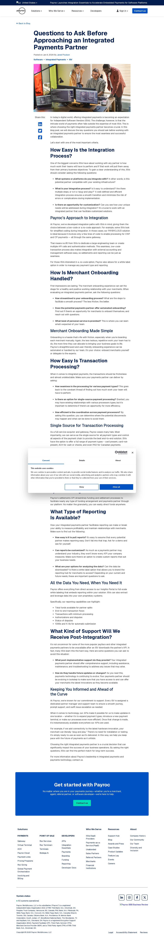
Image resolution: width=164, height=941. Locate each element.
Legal (110, 932)
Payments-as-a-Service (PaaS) (93, 844)
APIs (64, 841)
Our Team (134, 844)
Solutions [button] (35, 10)
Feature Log (113, 855)
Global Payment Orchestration (25, 870)
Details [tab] (82, 460)
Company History (138, 836)
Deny (81, 487)
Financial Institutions (91, 866)
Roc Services (45, 841)
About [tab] (118, 460)
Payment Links (24, 857)
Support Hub (113, 836)
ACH (20, 849)
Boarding (66, 856)
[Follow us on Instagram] (129, 897)
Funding (65, 860)
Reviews (144, 932)
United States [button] (28, 2)
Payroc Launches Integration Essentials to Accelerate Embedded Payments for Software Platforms (98, 2)
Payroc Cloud (24, 853)
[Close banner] (132, 452)
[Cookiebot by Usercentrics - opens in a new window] (116, 452)
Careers (111, 863)
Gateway (21, 841)
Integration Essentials (66, 846)
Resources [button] (77, 10)
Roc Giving (22, 865)
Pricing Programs (25, 861)
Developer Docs (69, 867)
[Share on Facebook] (40, 137)
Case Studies (114, 847)
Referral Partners (93, 857)
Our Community (137, 840)
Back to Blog (24, 23)
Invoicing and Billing (23, 877)
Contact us (140, 10)
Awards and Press (116, 844)
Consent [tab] (46, 460)
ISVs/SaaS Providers (90, 837)
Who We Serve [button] (56, 10)
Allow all (116, 487)
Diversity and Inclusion (136, 849)
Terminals (44, 849)
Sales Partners (92, 853)
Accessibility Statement (126, 932)
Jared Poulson (63, 55)
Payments (66, 852)
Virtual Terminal (25, 845)
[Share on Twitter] (40, 131)
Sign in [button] (122, 10)
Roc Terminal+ (46, 845)
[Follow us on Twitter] (145, 897)
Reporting (66, 864)
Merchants (90, 861)
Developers (95, 10)
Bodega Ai (44, 853)
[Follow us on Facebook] (137, 897)
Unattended (91, 849)
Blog (110, 840)
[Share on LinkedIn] (40, 124)
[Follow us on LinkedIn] (122, 897)
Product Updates (115, 851)
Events (111, 859)
